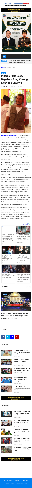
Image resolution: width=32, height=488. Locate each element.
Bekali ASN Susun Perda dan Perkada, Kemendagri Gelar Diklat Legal (22, 413)
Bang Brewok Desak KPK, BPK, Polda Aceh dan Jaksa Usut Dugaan (21, 379)
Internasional (5, 438)
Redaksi (5, 86)
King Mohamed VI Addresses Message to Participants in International (22, 440)
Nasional (4, 411)
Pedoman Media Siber (21, 483)
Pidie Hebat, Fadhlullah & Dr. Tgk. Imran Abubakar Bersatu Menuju (22, 431)
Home (3, 68)
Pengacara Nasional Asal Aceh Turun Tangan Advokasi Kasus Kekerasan (22, 352)
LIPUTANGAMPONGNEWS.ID (10, 135)
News (3, 429)
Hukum (3, 350)
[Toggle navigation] (4, 56)
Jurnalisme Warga (5, 359)
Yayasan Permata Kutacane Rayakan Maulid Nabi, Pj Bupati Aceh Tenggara (21, 361)
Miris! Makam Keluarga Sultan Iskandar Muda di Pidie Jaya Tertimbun (22, 449)
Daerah (3, 73)
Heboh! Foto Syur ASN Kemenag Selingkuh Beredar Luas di (22, 388)
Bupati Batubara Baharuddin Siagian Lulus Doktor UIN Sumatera (21, 422)
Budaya (3, 447)
